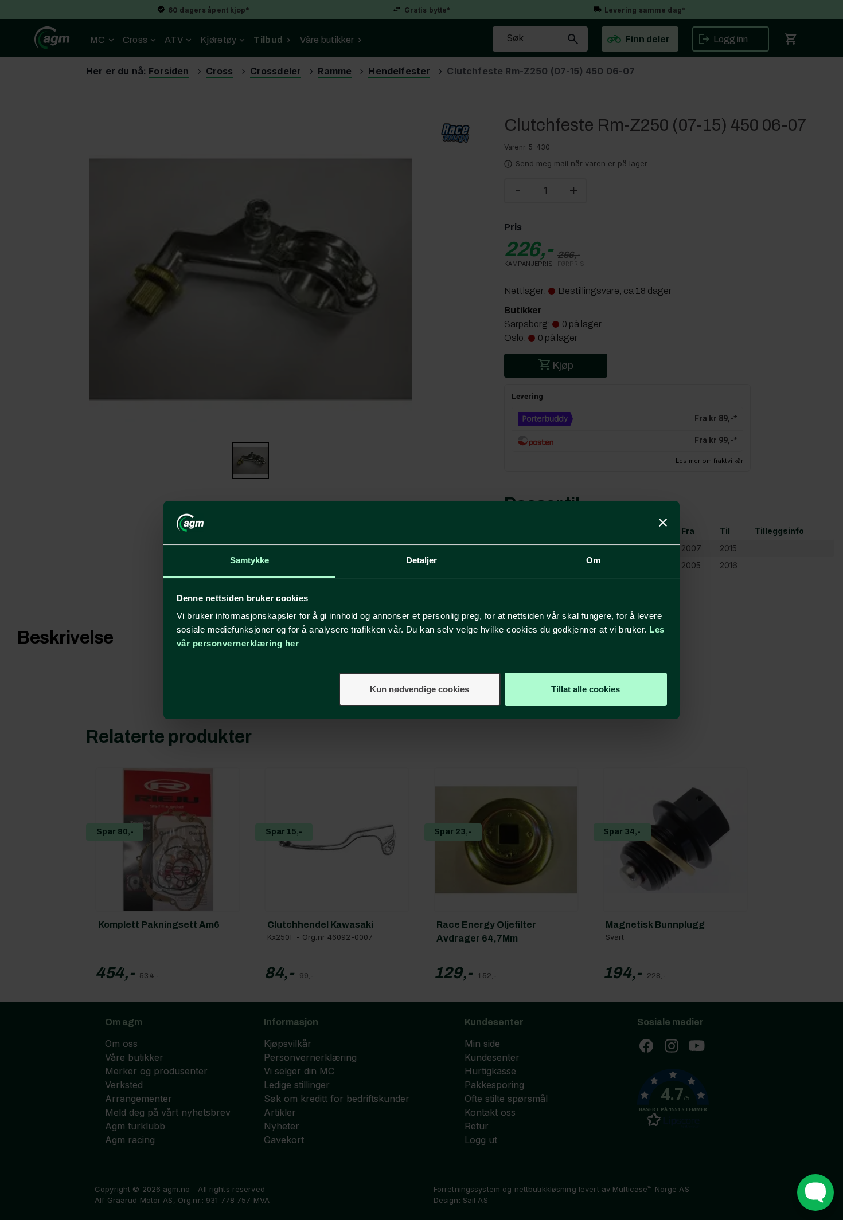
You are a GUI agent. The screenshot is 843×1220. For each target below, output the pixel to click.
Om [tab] (593, 560)
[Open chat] (815, 1192)
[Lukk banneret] (663, 523)
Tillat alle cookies (585, 689)
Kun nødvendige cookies (419, 689)
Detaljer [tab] (422, 560)
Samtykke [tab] (250, 560)
